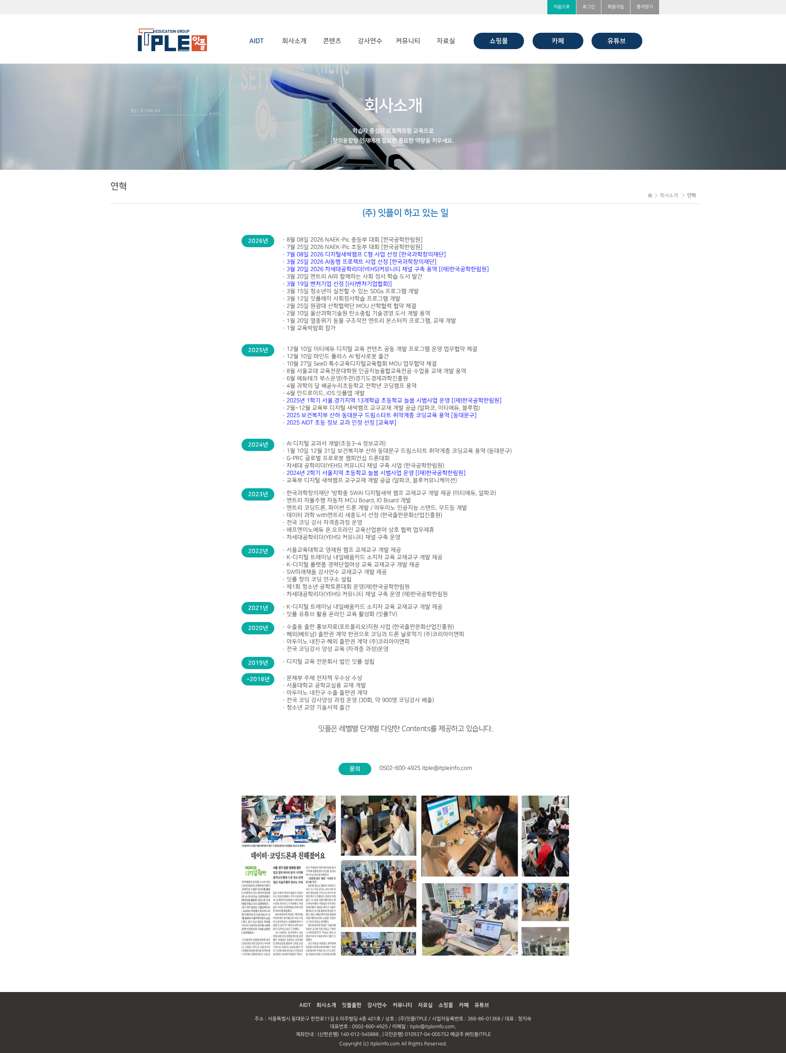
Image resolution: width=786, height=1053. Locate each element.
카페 (558, 41)
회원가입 (616, 7)
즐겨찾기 (645, 7)
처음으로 (561, 7)
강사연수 (370, 41)
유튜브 (617, 41)
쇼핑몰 (499, 41)
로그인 (589, 7)
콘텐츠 (332, 41)
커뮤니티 (408, 41)
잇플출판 (351, 1005)
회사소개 (294, 41)
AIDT (256, 41)
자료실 (446, 41)
